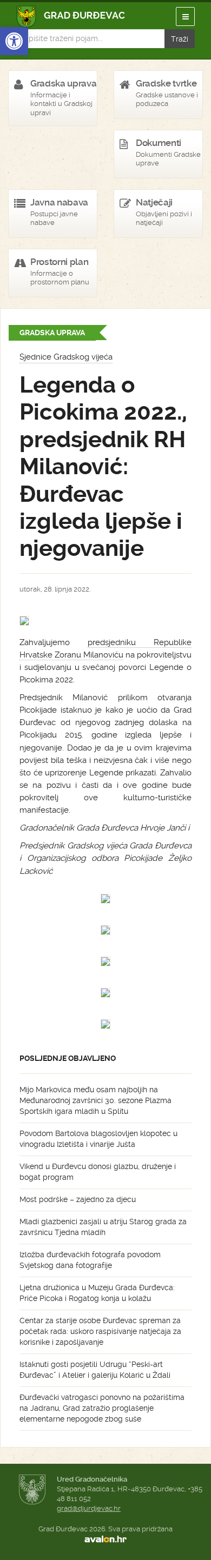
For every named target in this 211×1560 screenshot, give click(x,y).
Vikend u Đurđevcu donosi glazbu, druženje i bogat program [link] (97, 1171)
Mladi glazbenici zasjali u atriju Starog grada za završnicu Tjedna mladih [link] (103, 1227)
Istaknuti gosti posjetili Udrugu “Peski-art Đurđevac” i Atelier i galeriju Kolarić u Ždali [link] (94, 1369)
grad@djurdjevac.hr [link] (89, 1508)
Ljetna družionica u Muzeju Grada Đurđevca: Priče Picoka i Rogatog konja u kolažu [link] (97, 1293)
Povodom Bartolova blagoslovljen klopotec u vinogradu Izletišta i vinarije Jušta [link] (98, 1139)
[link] (14, 41)
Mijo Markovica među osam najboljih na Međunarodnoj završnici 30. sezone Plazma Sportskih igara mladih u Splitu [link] (95, 1100)
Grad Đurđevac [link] (71, 16)
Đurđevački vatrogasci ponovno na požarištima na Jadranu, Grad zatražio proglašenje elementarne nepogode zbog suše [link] (101, 1408)
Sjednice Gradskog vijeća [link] (66, 357)
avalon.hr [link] (105, 1539)
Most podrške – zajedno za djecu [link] (77, 1199)
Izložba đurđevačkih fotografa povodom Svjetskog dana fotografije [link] (90, 1260)
